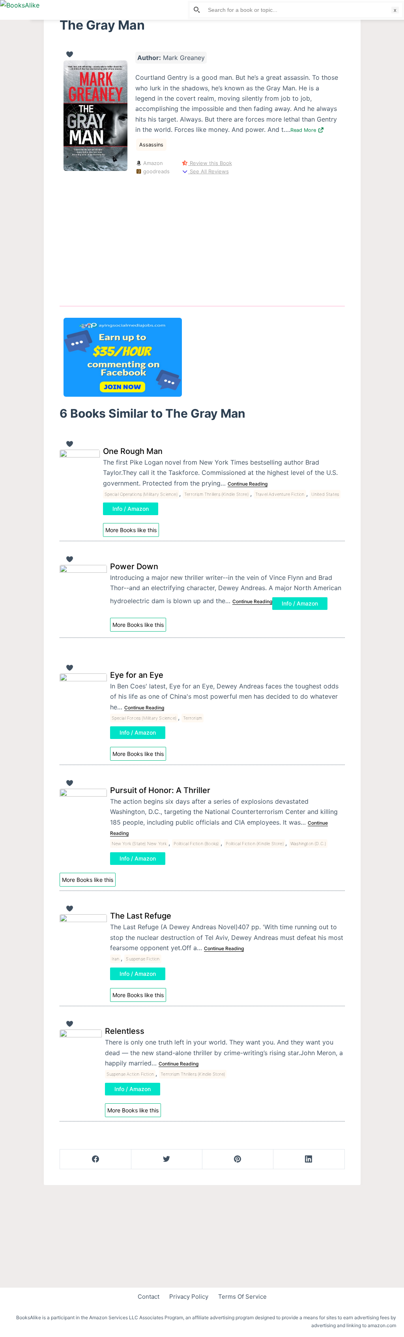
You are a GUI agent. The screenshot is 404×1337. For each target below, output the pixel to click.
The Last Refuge (140, 916)
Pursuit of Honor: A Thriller (160, 790)
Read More (304, 130)
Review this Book (210, 163)
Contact (148, 1296)
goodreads (156, 171)
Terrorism (192, 718)
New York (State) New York (139, 843)
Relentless (124, 1031)
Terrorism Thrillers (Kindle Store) (216, 494)
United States (325, 494)
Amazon (152, 163)
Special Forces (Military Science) (144, 718)
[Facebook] (95, 1159)
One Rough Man (133, 451)
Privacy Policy (188, 1296)
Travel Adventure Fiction (280, 494)
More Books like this (131, 530)
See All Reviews (208, 171)
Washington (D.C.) (308, 843)
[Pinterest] (237, 1159)
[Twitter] (166, 1159)
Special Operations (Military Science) (141, 494)
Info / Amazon (130, 508)
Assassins (151, 145)
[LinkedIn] (308, 1159)
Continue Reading (247, 484)
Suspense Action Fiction (130, 1074)
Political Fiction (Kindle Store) (255, 843)
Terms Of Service (242, 1296)
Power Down (134, 566)
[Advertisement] (202, 239)
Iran (116, 959)
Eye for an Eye (136, 675)
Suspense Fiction (142, 959)
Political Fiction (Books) (196, 843)
